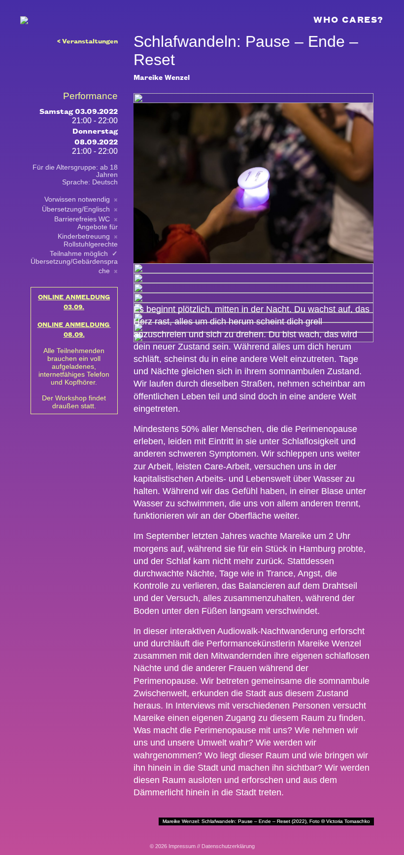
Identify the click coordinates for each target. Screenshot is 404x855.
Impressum (182, 846)
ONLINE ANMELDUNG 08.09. (74, 329)
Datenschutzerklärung (228, 846)
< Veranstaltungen (87, 40)
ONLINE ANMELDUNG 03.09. (74, 301)
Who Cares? (348, 19)
